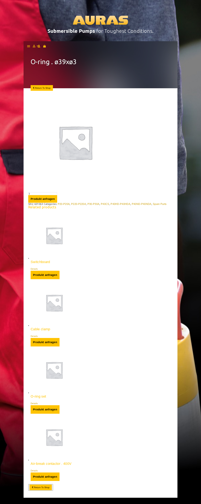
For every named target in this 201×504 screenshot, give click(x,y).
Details (34, 269)
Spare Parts (160, 204)
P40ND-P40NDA (142, 204)
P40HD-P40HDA (120, 204)
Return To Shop (42, 88)
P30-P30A (93, 204)
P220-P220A (78, 204)
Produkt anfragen (43, 199)
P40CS (105, 204)
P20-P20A (64, 204)
